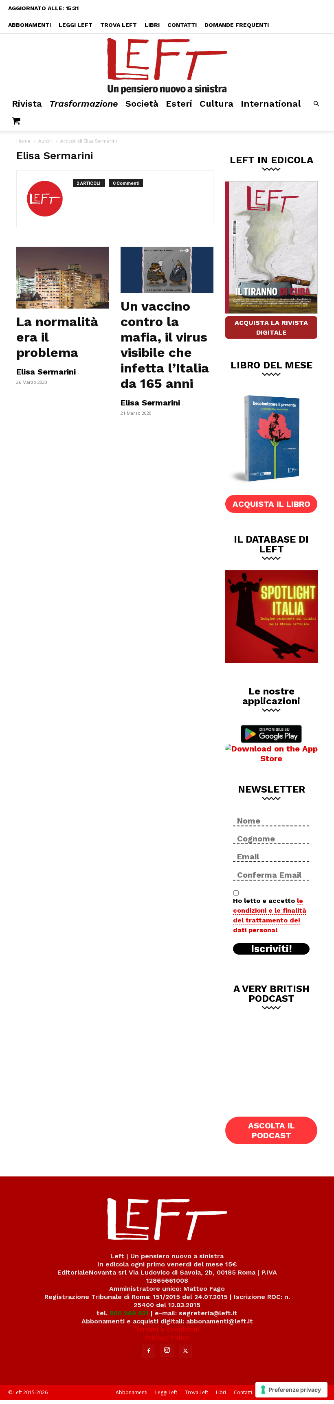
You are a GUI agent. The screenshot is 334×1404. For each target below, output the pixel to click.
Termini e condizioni (167, 1329)
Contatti (182, 25)
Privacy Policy (167, 1337)
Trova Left (118, 25)
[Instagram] (167, 1350)
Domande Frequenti (236, 25)
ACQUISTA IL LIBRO (271, 504)
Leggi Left (75, 25)
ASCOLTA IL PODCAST (271, 1130)
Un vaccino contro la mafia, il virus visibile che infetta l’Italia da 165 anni (165, 344)
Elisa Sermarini (46, 372)
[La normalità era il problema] (62, 278)
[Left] (167, 64)
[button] (316, 104)
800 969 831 (129, 1313)
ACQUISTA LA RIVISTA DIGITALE (271, 327)
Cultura (216, 104)
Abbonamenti (29, 25)
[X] (185, 1351)
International (271, 104)
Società (141, 104)
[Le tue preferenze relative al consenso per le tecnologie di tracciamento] (291, 1389)
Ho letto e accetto (269, 915)
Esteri (179, 104)
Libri (152, 25)
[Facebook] (148, 1351)
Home (23, 141)
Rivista (27, 104)
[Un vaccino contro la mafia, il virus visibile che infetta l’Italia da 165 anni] (167, 270)
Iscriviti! (271, 949)
